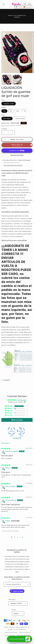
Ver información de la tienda (12, 165)
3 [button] (17, 537)
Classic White (21, 119)
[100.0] (11, 431)
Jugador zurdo (8, 103)
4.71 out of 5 (22, 400)
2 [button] (14, 537)
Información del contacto (24, 635)
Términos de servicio (25, 632)
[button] (4, 4)
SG (26, 111)
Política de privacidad (11, 632)
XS (4, 111)
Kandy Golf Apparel (14, 627)
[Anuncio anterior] (3, 16)
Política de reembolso (20, 629)
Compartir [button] (6, 380)
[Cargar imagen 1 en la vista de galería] (6, 79)
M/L (18, 111)
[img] (5, 448)
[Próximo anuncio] (30, 16)
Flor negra (7, 118)
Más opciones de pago (17, 155)
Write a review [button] (17, 420)
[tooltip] (31, 145)
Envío (2, 125)
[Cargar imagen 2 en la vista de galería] (17, 79)
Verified (16, 438)
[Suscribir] (28, 584)
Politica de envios (10, 635)
